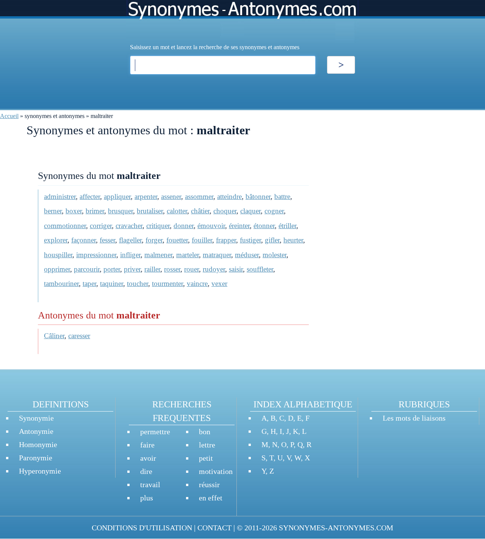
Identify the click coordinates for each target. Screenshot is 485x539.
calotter (177, 211)
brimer (95, 211)
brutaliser (150, 211)
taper (89, 283)
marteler (187, 255)
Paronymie (35, 458)
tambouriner (61, 283)
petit (206, 458)
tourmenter (167, 283)
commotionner (65, 226)
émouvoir (211, 226)
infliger (130, 255)
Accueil (9, 116)
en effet (210, 498)
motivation (216, 471)
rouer (191, 269)
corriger (101, 226)
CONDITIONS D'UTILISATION (142, 527)
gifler (272, 240)
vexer (219, 283)
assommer (199, 196)
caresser (79, 336)
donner (184, 226)
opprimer (57, 269)
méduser (247, 255)
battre (282, 196)
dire (146, 471)
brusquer (120, 211)
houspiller (58, 255)
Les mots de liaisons (414, 418)
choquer (224, 211)
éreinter (239, 226)
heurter (293, 240)
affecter (90, 196)
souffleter (260, 269)
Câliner (54, 336)
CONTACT (214, 527)
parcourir (87, 269)
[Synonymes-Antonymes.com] (242, 21)
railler (152, 269)
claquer (250, 211)
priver (132, 269)
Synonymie (36, 418)
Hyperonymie (40, 471)
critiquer (158, 226)
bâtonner (258, 196)
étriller (287, 226)
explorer (55, 240)
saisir (236, 269)
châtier (200, 211)
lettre (207, 445)
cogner (274, 211)
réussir (209, 484)
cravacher (129, 226)
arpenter (146, 196)
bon (204, 431)
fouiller (202, 240)
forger (154, 240)
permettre (155, 431)
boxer (74, 211)
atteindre (229, 196)
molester (274, 255)
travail (150, 484)
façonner (83, 240)
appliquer (117, 196)
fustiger (250, 240)
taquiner (111, 283)
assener (171, 196)
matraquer (217, 255)
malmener (158, 255)
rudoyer (214, 269)
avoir (148, 458)
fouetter (177, 240)
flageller (130, 240)
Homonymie (38, 444)
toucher (137, 283)
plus (146, 498)
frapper (226, 240)
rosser (172, 269)
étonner (264, 226)
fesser (107, 240)
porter (111, 269)
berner (53, 211)
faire (147, 445)
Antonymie (36, 431)
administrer (60, 196)
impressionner (96, 255)
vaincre (197, 283)
